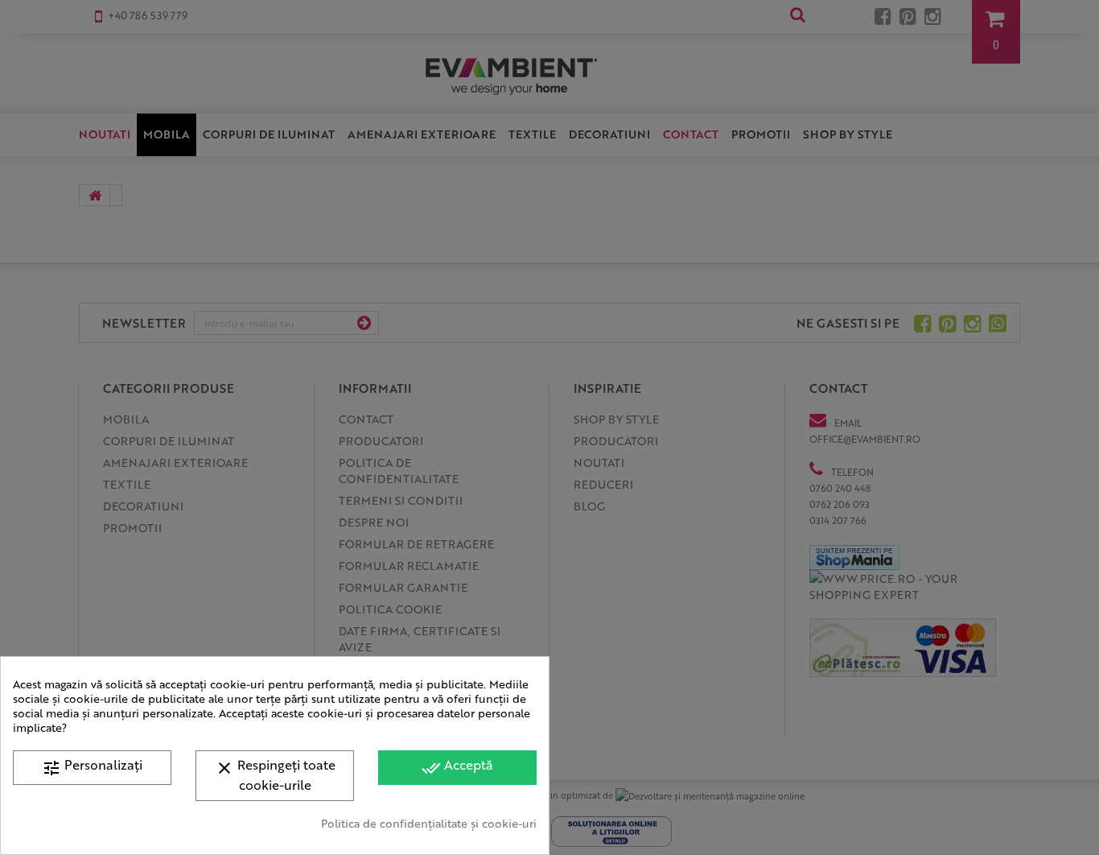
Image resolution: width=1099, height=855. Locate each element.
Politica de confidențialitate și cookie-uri (429, 823)
